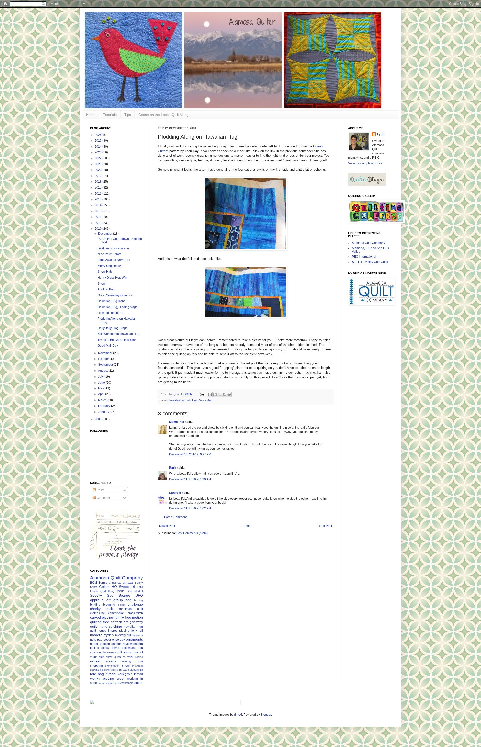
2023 (98, 152)
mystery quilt (124, 635)
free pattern (112, 622)
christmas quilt (130, 609)
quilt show (105, 656)
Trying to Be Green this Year (117, 340)
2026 (98, 135)
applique (97, 600)
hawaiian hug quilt (180, 400)
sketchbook (112, 665)
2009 (98, 419)
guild (94, 626)
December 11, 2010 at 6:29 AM (190, 479)
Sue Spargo (118, 595)
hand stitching (110, 626)
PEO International (364, 256)
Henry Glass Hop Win (112, 277)
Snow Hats (105, 271)
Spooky (96, 595)
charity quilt (101, 609)
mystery (109, 635)
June (102, 382)
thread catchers (129, 669)
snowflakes (96, 669)
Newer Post (167, 526)
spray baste (111, 669)
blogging (109, 604)
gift (126, 622)
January (104, 412)
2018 (98, 181)
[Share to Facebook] (224, 394)
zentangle (127, 682)
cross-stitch (135, 613)
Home (91, 115)
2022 (98, 158)
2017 (98, 187)
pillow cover (110, 648)
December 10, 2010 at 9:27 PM (190, 454)
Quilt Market (135, 591)
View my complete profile (365, 163)
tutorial (111, 674)
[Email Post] (202, 394)
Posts (100, 490)
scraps (111, 661)
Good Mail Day (108, 345)
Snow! (102, 283)
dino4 (238, 714)
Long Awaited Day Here (114, 260)
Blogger (266, 714)
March (102, 400)
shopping (96, 665)
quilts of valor (123, 656)
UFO (139, 595)
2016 (98, 193)
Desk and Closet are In (113, 248)
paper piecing (100, 644)
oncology (118, 639)
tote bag (97, 674)
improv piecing (118, 630)
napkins (138, 635)
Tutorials (110, 115)
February (104, 406)
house (102, 630)
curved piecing (101, 617)
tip (141, 669)
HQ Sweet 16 (123, 587)
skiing (208, 400)
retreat (95, 661)
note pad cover (100, 639)
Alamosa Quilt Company (116, 577)
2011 (98, 223)
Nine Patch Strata (110, 254)
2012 (98, 217)
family (119, 617)
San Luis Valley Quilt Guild (370, 262)
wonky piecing (102, 678)
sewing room (132, 661)
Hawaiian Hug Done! (112, 301)
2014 (98, 205)
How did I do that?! (110, 313)
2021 (98, 164)
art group (114, 600)
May (101, 388)
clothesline (97, 613)
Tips (127, 115)
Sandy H (175, 493)
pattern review (121, 644)
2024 (98, 146)
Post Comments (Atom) (192, 533)
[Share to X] (219, 394)
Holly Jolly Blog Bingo (113, 328)
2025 (98, 140)
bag (128, 600)
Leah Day (198, 400)
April (101, 394)
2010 (98, 228)
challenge (135, 604)
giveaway (136, 622)
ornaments (134, 639)
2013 (98, 211)
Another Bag (106, 289)
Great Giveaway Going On (115, 295)
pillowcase (129, 648)
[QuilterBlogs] (367, 184)
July (101, 376)
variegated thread (130, 674)
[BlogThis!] (214, 394)
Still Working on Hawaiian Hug (118, 334)
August (103, 370)
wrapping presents (110, 683)
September (106, 364)
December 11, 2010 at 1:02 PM (190, 508)
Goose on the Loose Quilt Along (163, 115)
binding (95, 604)
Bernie (102, 582)
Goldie (104, 587)
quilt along (123, 652)
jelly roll (137, 630)
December (105, 233)
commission (116, 613)
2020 (98, 170)
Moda (121, 591)
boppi (121, 604)
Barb (172, 468)
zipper (138, 683)
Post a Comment (175, 517)
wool (120, 678)
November (105, 353)
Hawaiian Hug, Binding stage (118, 307)
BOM (93, 582)
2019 (98, 176)
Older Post (325, 526)
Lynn (380, 134)
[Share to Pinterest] (229, 394)
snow (125, 665)
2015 (98, 199)
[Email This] (210, 394)
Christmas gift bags (121, 582)
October (104, 359)
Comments (103, 498)
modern (96, 635)
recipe (139, 656)
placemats (108, 652)
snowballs (137, 665)
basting (138, 600)
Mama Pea (176, 422)
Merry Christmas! (109, 266)
